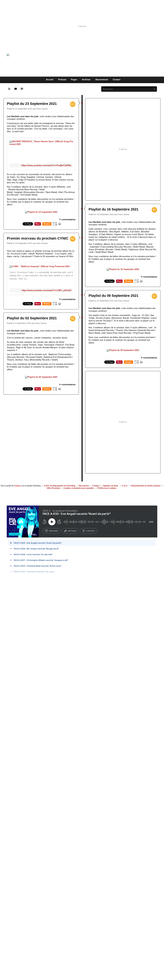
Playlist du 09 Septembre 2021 (113, 296)
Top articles (83, 486)
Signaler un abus (111, 486)
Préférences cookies (106, 488)
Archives (86, 79)
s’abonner (53, 531)
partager (72, 531)
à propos (90, 531)
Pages (74, 79)
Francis (17, 486)
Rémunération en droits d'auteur (146, 486)
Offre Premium (53, 488)
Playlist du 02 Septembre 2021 (32, 318)
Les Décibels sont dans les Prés (88, 54)
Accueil (49, 79)
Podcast (62, 79)
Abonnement (101, 79)
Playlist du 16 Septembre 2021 (113, 209)
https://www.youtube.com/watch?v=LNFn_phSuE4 (46, 290)
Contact (116, 79)
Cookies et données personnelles (79, 488)
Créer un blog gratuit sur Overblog (59, 486)
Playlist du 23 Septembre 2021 (32, 104)
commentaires (68, 219)
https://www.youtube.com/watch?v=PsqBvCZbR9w (46, 165)
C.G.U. (125, 486)
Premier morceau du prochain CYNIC (37, 238)
